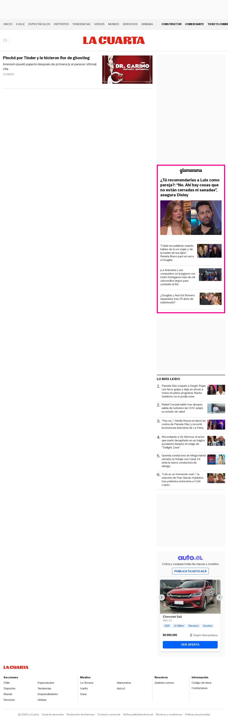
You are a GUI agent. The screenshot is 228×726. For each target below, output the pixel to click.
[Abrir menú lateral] (6, 40)
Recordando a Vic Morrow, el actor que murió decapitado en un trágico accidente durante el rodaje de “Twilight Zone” (183, 442)
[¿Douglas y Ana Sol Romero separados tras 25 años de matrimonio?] (211, 299)
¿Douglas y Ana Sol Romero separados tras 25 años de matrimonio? (177, 299)
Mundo (113, 24)
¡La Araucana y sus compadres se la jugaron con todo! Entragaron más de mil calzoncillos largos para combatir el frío (177, 277)
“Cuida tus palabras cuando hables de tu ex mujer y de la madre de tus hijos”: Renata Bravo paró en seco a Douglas (177, 253)
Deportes (61, 24)
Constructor (172, 24)
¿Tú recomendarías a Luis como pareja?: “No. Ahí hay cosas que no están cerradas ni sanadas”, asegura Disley (189, 188)
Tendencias (81, 24)
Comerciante (194, 24)
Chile (20, 24)
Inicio (8, 24)
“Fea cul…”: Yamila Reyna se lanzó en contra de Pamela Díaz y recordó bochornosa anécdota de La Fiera (184, 424)
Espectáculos (39, 24)
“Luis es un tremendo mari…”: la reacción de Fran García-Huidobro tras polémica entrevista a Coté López (182, 479)
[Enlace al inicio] (191, 171)
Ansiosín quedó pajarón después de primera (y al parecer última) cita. (49, 66)
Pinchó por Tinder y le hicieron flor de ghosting (46, 57)
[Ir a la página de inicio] (114, 40)
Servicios (130, 24)
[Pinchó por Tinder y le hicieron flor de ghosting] (127, 70)
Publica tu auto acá (190, 571)
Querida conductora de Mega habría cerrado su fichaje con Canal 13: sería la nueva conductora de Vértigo (184, 461)
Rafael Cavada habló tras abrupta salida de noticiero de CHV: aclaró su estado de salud (182, 408)
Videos (99, 24)
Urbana (147, 24)
